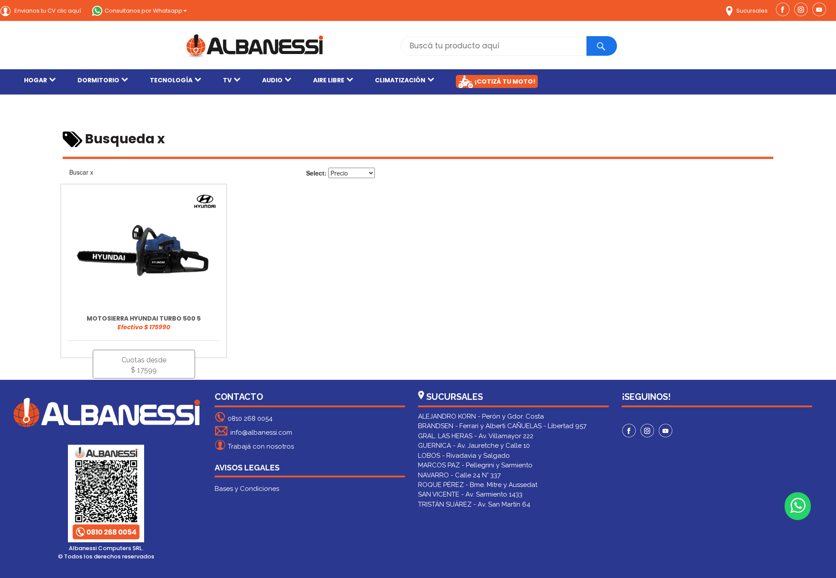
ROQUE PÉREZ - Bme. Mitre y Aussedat (477, 485)
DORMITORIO (98, 80)
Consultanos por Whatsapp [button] (143, 11)
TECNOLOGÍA (171, 80)
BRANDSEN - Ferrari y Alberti (462, 426)
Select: (316, 173)
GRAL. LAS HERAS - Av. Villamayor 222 (475, 436)
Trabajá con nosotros (261, 446)
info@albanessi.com (261, 432)
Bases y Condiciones (247, 489)
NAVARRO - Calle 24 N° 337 (459, 475)
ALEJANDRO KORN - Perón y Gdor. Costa (481, 416)
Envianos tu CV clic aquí (47, 11)
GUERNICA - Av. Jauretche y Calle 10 (474, 446)
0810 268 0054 (250, 419)
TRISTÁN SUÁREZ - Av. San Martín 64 (474, 504)
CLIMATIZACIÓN (400, 80)
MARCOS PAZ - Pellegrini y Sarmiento (475, 465)
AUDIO (272, 80)
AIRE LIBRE (328, 80)
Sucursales (751, 11)
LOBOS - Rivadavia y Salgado (464, 456)
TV (227, 80)
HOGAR (35, 80)
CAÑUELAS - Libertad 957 (547, 426)
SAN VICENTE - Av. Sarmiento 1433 (470, 494)
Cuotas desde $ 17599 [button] (143, 365)
